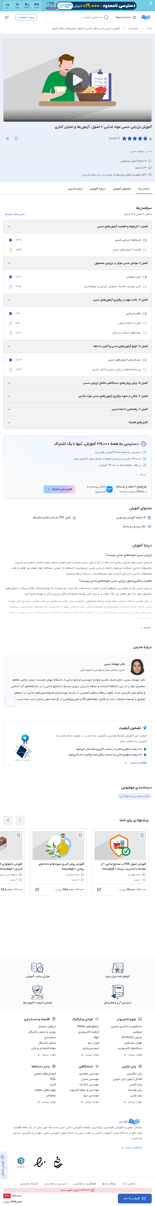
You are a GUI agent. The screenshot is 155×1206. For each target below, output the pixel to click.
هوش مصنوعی (133, 1043)
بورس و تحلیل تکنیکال (42, 1032)
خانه (149, 28)
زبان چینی (136, 1095)
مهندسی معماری (89, 1074)
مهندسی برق (91, 1095)
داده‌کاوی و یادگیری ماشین (126, 1026)
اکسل (53, 1085)
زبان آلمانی (135, 1085)
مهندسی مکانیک (89, 1085)
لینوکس (137, 1032)
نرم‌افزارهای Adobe (88, 1026)
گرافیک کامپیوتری (88, 1032)
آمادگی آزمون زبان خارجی (127, 1079)
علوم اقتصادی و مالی (43, 1048)
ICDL (53, 1079)
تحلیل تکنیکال (47, 1043)
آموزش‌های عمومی (45, 1074)
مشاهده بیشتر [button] (133, 1148)
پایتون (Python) (132, 1037)
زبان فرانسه (135, 1090)
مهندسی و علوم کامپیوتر (84, 1090)
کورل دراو (93, 1043)
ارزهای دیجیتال (47, 1026)
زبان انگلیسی (134, 1074)
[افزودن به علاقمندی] (142, 835)
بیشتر (142, 474)
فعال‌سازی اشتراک (61, 489)
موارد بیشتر (135, 1055)
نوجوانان (51, 1095)
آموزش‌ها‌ (133, 28)
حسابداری (50, 1037)
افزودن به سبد (131, 1198)
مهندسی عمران (90, 1079)
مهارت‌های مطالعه (45, 1090)
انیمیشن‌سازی (91, 1048)
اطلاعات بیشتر (138, 763)
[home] (146, 17)
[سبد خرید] (7, 17)
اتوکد (96, 1037)
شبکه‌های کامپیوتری (130, 1048)
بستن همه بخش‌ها (15, 214)
